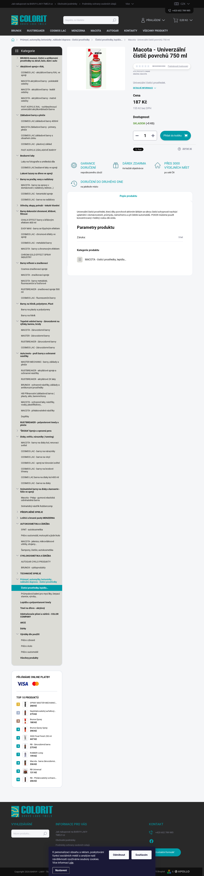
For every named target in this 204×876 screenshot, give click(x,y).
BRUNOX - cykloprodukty (33, 567)
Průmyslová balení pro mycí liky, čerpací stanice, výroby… (40, 595)
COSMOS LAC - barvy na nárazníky (38, 451)
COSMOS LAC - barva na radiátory (38, 199)
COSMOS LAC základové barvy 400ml (39, 121)
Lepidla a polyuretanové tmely (35, 602)
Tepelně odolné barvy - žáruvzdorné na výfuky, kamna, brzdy (39, 322)
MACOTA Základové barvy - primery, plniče (38, 128)
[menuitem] (17, 31)
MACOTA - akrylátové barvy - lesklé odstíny (38, 91)
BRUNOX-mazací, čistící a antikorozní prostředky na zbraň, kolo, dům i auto (39, 59)
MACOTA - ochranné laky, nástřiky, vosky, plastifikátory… (38, 403)
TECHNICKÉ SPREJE (30, 573)
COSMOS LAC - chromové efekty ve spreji (38, 235)
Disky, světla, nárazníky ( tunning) (37, 436)
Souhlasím (141, 854)
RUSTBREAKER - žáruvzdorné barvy (38, 341)
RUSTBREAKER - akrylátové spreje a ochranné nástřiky (38, 371)
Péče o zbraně (28, 640)
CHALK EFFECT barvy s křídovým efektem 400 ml (37, 221)
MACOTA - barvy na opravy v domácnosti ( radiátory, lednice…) (37, 186)
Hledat (114, 20)
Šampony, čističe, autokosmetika (37, 550)
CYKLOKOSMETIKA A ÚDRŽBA (35, 555)
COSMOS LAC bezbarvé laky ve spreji (39, 167)
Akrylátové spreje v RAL (32, 66)
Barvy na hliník (28, 315)
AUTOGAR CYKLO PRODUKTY (36, 561)
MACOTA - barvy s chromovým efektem (40, 248)
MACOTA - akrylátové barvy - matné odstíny (38, 99)
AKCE (23, 622)
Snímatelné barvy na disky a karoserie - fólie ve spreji (40, 490)
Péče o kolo (26, 646)
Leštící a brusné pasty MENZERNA (37, 518)
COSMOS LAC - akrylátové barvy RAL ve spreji (40, 73)
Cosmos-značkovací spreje (34, 269)
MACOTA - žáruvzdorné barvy (35, 330)
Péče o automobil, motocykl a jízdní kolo (40, 535)
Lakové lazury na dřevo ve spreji (36, 173)
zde (71, 862)
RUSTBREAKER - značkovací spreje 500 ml (40, 290)
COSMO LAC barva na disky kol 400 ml (40, 477)
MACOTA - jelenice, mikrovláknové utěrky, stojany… (37, 542)
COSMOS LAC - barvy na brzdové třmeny (37, 470)
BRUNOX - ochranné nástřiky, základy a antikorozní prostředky (40, 386)
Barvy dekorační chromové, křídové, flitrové (38, 212)
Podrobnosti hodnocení (178, 66)
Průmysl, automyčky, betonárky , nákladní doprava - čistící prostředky (38, 580)
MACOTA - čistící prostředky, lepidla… (105, 259)
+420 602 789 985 (164, 832)
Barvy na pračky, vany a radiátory (36, 179)
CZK (183, 3)
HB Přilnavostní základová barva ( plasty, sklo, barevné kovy (38, 394)
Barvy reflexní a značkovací (34, 263)
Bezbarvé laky (27, 155)
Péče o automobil (29, 652)
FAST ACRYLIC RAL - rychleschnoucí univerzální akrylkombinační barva (39, 108)
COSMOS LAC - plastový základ (36, 144)
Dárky (23, 628)
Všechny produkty (29, 658)
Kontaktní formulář (165, 852)
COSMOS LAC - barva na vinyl (35, 457)
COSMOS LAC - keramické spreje (37, 193)
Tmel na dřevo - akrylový (32, 608)
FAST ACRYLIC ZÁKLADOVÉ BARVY (38, 150)
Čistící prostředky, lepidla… (34, 588)
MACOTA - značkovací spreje (35, 275)
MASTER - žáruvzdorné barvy (35, 335)
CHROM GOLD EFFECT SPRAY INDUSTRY (36, 256)
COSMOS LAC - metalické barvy (36, 243)
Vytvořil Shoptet (157, 871)
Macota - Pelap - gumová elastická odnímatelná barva (38, 499)
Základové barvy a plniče (32, 115)
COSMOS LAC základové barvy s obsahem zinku (37, 136)
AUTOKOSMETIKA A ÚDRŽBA (35, 524)
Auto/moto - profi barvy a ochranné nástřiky (37, 354)
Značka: (140, 74)
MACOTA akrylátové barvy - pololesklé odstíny (39, 82)
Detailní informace (143, 88)
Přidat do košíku (173, 135)
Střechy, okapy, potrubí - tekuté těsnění (39, 205)
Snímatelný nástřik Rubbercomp (37, 506)
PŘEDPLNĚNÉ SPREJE (31, 512)
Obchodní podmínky (67, 4)
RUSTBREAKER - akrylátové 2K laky (38, 379)
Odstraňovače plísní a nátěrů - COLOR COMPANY (39, 615)
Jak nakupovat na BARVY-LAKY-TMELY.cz (32, 4)
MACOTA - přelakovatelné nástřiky (38, 410)
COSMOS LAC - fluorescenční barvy (38, 298)
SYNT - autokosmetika (32, 529)
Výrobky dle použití (30, 634)
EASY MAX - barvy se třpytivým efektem (40, 228)
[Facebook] (151, 840)
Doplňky (25, 416)
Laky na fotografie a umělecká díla (38, 161)
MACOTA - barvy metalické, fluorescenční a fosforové (34, 282)
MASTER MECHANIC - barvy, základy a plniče (40, 363)
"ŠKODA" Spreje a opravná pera (35, 431)
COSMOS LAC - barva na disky (36, 483)
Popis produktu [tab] (128, 196)
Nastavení (61, 870)
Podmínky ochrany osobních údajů (99, 4)
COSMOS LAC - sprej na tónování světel (40, 463)
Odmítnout (119, 854)
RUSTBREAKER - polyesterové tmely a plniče (39, 423)
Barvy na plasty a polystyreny (35, 309)
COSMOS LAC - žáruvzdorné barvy (38, 347)
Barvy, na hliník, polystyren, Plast (36, 304)
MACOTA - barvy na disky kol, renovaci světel (39, 444)
